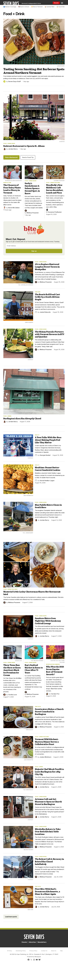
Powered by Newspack (34, 956)
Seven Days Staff (14, 81)
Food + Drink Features (53, 182)
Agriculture (7, 182)
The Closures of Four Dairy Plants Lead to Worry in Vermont (12, 189)
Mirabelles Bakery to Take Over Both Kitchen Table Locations (48, 832)
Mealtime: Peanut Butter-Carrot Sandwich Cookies (47, 468)
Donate (56, 3)
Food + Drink (7, 416)
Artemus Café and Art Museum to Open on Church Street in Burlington (48, 802)
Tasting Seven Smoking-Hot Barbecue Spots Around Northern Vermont (33, 71)
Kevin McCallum (13, 208)
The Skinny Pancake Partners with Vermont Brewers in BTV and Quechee (49, 334)
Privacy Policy (33, 950)
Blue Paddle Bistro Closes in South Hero (48, 506)
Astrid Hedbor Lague (47, 480)
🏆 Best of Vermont (36, 6)
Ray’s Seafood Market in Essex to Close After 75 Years (34, 669)
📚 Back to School (23, 6)
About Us (53, 950)
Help (61, 950)
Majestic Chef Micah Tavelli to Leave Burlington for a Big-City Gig (49, 772)
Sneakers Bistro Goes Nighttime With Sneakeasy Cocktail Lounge (48, 621)
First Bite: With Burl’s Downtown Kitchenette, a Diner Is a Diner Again (47, 891)
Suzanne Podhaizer (55, 212)
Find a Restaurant (11, 157)
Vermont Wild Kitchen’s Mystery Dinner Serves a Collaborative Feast (47, 742)
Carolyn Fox (55, 694)
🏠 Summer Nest (49, 6)
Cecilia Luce (12, 694)
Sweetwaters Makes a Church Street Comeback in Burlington (49, 712)
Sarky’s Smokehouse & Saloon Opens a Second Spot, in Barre (32, 188)
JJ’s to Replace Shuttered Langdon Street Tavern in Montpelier (47, 267)
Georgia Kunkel (45, 455)
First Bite (38, 706)
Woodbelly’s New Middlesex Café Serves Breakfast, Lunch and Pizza (54, 189)
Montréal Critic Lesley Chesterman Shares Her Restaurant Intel (32, 593)
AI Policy (9, 950)
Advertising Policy (21, 950)
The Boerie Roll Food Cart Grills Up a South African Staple (47, 297)
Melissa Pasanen (33, 213)
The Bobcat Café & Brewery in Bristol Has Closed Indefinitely (49, 861)
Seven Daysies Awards (53, 664)
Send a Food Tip (27, 157)
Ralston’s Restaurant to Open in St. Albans (24, 145)
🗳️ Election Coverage (9, 6)
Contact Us (44, 950)
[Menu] (62, 3)
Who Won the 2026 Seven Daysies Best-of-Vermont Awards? (55, 670)
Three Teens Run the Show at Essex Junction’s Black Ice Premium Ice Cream (12, 670)
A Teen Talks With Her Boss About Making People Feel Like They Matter (48, 440)
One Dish (37, 292)
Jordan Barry (13, 149)
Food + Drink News (9, 143)
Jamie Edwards (45, 312)
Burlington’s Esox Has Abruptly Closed (22, 418)
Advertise (32, 942)
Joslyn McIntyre (45, 757)
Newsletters (42, 942)
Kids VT (37, 435)
